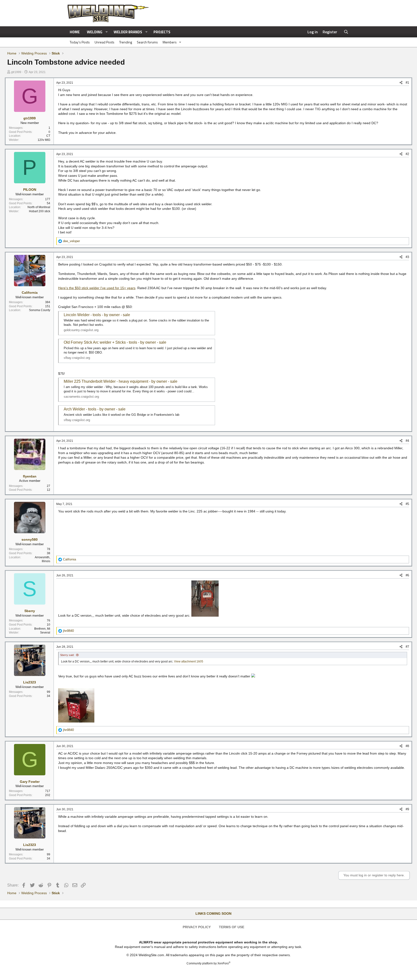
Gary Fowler (30, 782)
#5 (407, 504)
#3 (407, 257)
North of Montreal (39, 207)
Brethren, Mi (42, 628)
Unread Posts (104, 42)
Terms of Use (231, 927)
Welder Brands (128, 32)
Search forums (147, 42)
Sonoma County (39, 310)
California (30, 292)
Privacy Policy (197, 927)
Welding (94, 32)
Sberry (29, 611)
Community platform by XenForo (208, 963)
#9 (407, 809)
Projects (161, 32)
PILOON (29, 189)
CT (48, 135)
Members (170, 42)
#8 (407, 746)
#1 (407, 82)
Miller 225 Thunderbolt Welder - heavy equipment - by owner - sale (120, 381)
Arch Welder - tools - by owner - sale (94, 409)
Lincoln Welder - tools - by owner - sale (97, 315)
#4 (407, 441)
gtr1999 (16, 72)
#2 (407, 154)
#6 (407, 575)
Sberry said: (67, 655)
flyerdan (29, 476)
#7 (407, 646)
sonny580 (29, 539)
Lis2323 (29, 682)
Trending (125, 42)
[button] (106, 32)
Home (75, 32)
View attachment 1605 (188, 661)
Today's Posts (80, 42)
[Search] (346, 31)
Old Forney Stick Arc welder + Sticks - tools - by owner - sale (115, 342)
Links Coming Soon (213, 913)
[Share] (401, 83)
